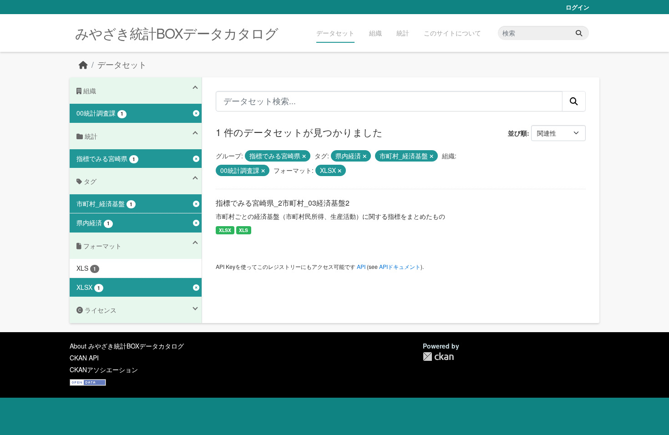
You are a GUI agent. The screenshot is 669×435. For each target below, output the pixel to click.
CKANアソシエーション (104, 369)
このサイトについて (452, 32)
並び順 (517, 132)
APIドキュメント (400, 266)
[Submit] (579, 33)
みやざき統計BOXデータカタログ (176, 33)
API (361, 266)
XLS (243, 230)
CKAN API (84, 357)
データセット (335, 32)
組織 (375, 32)
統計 (402, 32)
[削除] (304, 156)
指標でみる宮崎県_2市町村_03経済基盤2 (283, 202)
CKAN (438, 356)
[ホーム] (83, 64)
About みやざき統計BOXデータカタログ (127, 345)
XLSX (225, 230)
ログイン (577, 7)
